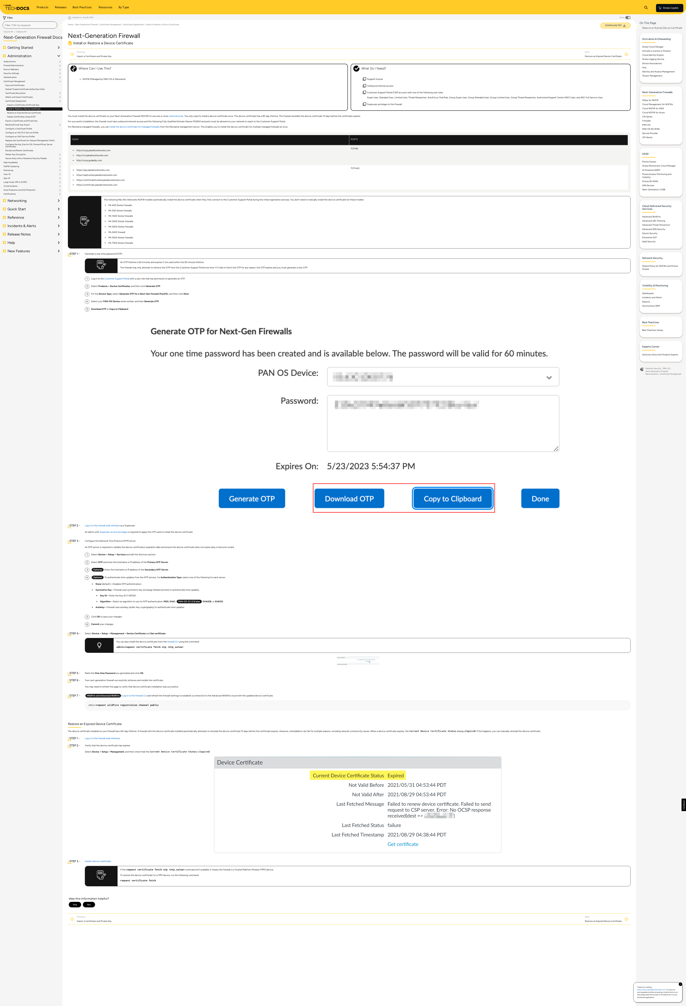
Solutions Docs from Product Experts (660, 354)
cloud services (176, 116)
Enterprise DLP (649, 237)
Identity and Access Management (658, 71)
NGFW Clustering (11, 166)
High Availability (11, 163)
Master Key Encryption (15, 154)
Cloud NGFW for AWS (653, 108)
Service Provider (650, 133)
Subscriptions (10, 62)
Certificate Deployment (15, 101)
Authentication (10, 77)
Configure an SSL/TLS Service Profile (21, 132)
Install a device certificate (98, 861)
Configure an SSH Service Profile (20, 136)
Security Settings (11, 73)
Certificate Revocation (15, 93)
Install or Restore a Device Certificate (23, 109)
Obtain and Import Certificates (19, 97)
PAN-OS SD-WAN (651, 129)
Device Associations (652, 63)
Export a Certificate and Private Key (21, 121)
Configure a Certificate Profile (18, 129)
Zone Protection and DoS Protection (19, 190)
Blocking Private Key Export (17, 125)
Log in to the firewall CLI (134, 695)
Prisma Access (649, 161)
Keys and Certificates (14, 85)
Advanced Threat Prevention (656, 225)
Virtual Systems (11, 186)
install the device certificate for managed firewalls (134, 126)
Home (70, 24)
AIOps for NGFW (650, 100)
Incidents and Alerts (652, 297)
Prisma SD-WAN (650, 181)
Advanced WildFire (651, 216)
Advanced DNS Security (653, 229)
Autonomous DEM (651, 306)
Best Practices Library (652, 330)
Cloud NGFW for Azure (653, 112)
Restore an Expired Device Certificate (24, 113)
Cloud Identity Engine (653, 55)
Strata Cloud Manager (652, 47)
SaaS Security (648, 241)
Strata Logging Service (653, 59)
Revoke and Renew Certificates (19, 150)
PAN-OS (646, 125)
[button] (684, 805)
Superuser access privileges (114, 532)
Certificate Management (14, 81)
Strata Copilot (670, 7)
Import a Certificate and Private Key (23, 105)
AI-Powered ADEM (651, 170)
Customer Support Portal (116, 278)
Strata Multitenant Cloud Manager (659, 166)
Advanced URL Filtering (653, 221)
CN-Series (647, 116)
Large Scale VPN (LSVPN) (15, 182)
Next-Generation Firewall (86, 24)
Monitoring (8, 170)
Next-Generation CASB (653, 189)
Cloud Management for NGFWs (657, 104)
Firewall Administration (14, 65)
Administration (651, 374)
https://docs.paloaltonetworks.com (651, 989)
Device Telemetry (11, 69)
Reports (646, 301)
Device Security (649, 233)
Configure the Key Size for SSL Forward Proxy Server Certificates (29, 145)
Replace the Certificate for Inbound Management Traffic (30, 140)
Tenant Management (652, 75)
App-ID (7, 178)
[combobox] (30, 25)
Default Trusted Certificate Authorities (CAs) (25, 89)
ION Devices (648, 185)
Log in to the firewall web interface (102, 525)
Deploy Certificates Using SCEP (21, 117)
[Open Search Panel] (646, 8)
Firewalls (646, 121)
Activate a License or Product (656, 51)
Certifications (10, 194)
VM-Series (647, 137)
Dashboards (648, 293)
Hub (644, 67)
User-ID (7, 174)
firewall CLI (172, 641)
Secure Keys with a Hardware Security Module (26, 158)
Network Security (653, 368)
